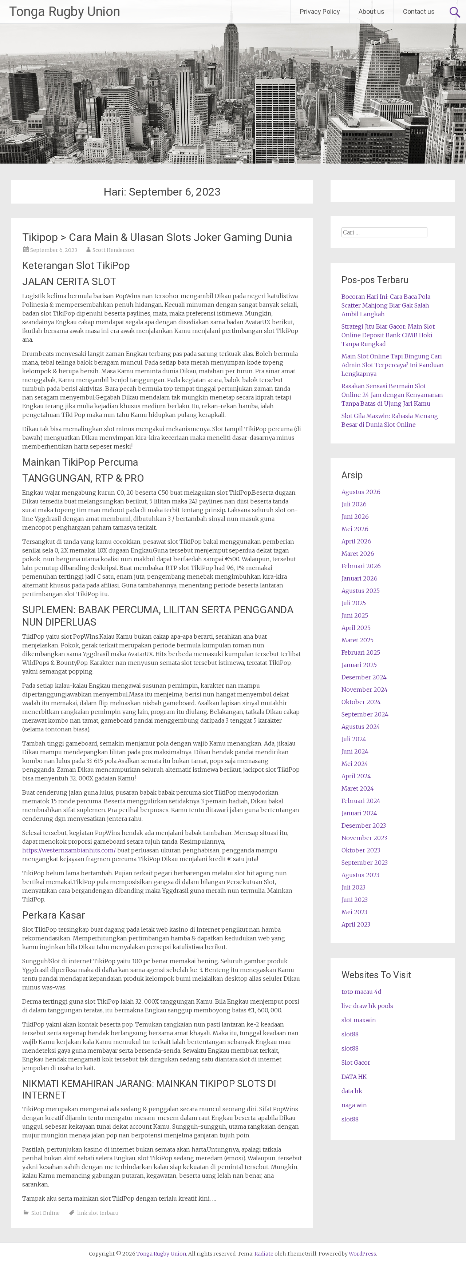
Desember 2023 (363, 825)
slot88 (350, 1034)
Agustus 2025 (360, 590)
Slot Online (45, 1213)
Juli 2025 (353, 603)
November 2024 (364, 689)
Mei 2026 (354, 529)
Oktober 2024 (361, 702)
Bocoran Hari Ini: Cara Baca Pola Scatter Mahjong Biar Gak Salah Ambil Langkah (385, 305)
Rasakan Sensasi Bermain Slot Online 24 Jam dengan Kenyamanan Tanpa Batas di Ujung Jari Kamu (392, 394)
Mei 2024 (354, 763)
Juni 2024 (354, 751)
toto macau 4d (361, 991)
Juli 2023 (353, 887)
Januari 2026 (359, 578)
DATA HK (354, 1076)
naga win (354, 1105)
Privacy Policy (320, 11)
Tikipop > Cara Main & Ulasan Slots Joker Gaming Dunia (157, 237)
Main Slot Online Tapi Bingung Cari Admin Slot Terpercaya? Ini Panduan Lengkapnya (392, 365)
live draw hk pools (367, 1005)
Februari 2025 (360, 652)
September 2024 (364, 714)
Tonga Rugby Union (64, 11)
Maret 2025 (357, 640)
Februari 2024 (360, 800)
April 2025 (356, 627)
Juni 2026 (355, 516)
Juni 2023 (354, 899)
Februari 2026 (361, 566)
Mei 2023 (354, 912)
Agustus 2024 (360, 726)
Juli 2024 (353, 739)
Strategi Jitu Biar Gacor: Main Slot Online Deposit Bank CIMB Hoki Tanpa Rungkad (388, 335)
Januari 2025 (359, 664)
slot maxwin (358, 1020)
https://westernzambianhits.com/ (69, 850)
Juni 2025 (354, 615)
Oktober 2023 (360, 850)
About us (371, 11)
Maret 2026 (357, 553)
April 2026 (356, 541)
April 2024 (356, 776)
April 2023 (355, 924)
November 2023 (364, 838)
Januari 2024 (359, 813)
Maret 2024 (357, 788)
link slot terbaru (98, 1213)
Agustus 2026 (360, 491)
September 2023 (364, 862)
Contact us (419, 11)
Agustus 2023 (360, 875)
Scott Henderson (113, 250)
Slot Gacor (355, 1062)
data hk (351, 1091)
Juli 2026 (354, 504)
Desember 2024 (364, 677)
